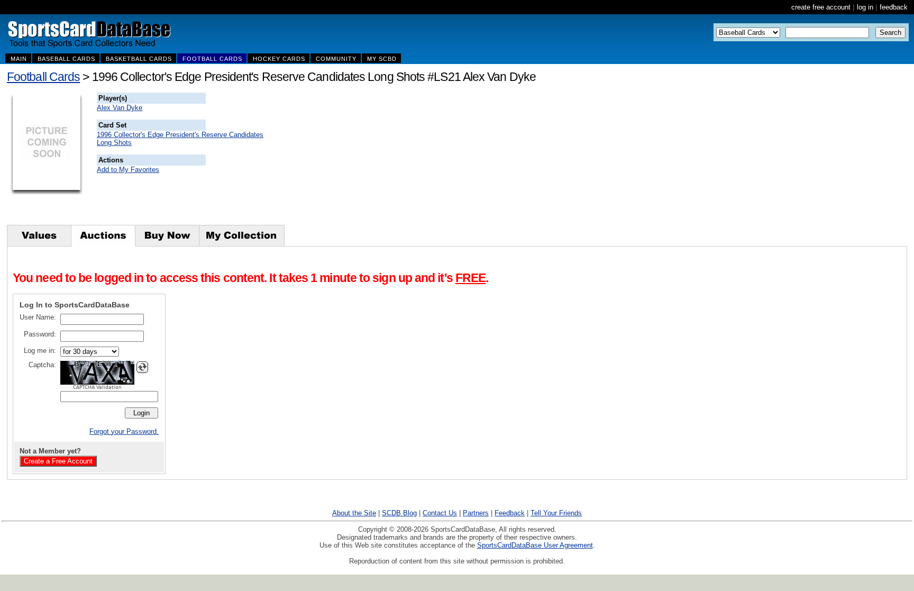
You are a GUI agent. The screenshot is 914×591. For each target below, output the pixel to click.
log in (865, 7)
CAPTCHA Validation (97, 387)
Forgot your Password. (124, 431)
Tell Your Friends (556, 513)
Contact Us (440, 513)
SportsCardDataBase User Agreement (535, 545)
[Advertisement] (397, 159)
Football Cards (43, 77)
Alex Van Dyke (119, 108)
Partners (476, 513)
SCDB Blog (399, 513)
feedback (894, 7)
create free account (821, 7)
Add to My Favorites (128, 170)
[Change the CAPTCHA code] (142, 367)
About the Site (354, 513)
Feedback (510, 513)
